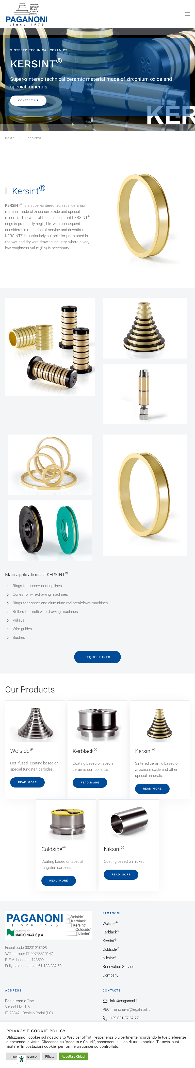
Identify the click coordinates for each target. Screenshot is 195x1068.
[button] (187, 14)
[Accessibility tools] (21, 1059)
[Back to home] (26, 14)
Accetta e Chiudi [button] (73, 1056)
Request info (97, 657)
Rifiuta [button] (49, 1056)
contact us (28, 100)
